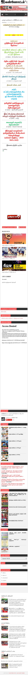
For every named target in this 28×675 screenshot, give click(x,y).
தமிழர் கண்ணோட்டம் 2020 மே (14, 454)
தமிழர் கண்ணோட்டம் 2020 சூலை (15, 441)
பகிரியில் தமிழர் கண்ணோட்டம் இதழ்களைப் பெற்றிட (12, 318)
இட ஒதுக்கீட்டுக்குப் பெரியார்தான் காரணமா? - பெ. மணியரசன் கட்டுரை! (16, 655)
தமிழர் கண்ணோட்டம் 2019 (11, 227)
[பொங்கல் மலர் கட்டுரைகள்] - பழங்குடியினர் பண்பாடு (11, 661)
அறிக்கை (4, 572)
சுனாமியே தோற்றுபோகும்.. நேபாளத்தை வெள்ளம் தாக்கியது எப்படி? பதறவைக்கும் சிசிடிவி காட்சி (11, 471)
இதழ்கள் (4, 227)
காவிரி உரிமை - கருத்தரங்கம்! (14, 546)
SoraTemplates (12, 673)
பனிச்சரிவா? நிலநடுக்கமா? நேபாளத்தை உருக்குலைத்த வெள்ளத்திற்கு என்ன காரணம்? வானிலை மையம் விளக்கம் (13, 480)
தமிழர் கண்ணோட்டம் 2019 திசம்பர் (8, 245)
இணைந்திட (3, 311)
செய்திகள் (4, 580)
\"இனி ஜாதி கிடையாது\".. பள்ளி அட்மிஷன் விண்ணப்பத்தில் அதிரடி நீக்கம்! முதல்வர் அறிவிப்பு (12, 475)
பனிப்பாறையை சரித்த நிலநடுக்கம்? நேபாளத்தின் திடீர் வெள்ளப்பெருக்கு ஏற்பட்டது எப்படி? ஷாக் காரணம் (13, 484)
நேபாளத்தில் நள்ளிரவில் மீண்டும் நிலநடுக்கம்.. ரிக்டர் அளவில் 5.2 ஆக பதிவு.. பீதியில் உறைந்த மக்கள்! (12, 467)
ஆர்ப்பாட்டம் (4, 575)
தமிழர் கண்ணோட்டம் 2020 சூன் (15, 447)
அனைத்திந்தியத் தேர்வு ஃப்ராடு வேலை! (16, 520)
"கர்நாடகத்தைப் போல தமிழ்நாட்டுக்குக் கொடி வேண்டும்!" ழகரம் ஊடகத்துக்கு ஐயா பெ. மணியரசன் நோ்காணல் (17, 494)
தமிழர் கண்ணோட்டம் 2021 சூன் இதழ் (16, 434)
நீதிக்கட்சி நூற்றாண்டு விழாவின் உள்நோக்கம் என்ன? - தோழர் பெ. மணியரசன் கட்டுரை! (15, 665)
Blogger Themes (21, 673)
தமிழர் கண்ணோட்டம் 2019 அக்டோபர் (9, 272)
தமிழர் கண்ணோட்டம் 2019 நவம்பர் (8, 258)
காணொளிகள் (5, 577)
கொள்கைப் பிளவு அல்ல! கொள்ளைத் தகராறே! (17, 506)
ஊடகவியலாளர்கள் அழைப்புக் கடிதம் (16, 616)
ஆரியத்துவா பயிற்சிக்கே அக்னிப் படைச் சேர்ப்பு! (17, 500)
